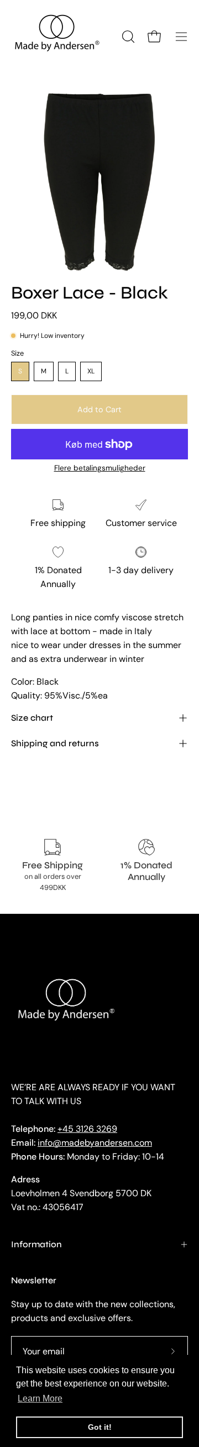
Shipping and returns (55, 743)
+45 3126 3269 (87, 1129)
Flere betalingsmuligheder (99, 468)
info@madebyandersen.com (95, 1143)
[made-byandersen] (58, 36)
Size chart (32, 717)
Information (36, 1244)
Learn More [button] (40, 1398)
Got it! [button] (100, 1427)
